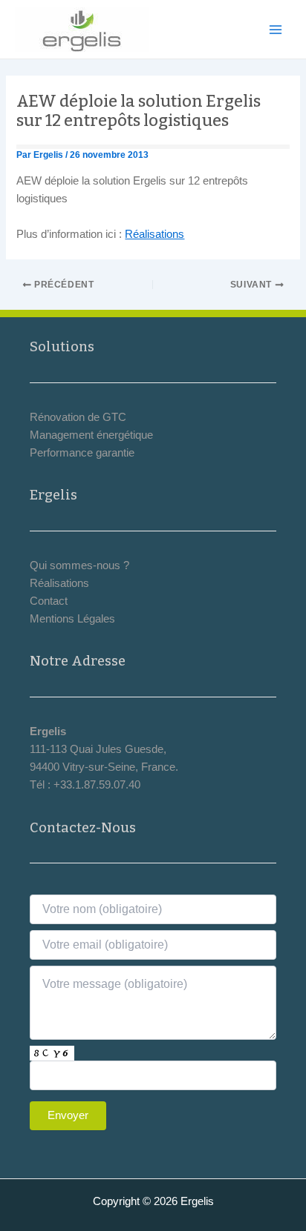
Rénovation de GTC (78, 417)
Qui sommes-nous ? (79, 565)
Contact (49, 601)
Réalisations (154, 234)
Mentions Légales (72, 619)
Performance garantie (82, 453)
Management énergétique (91, 435)
